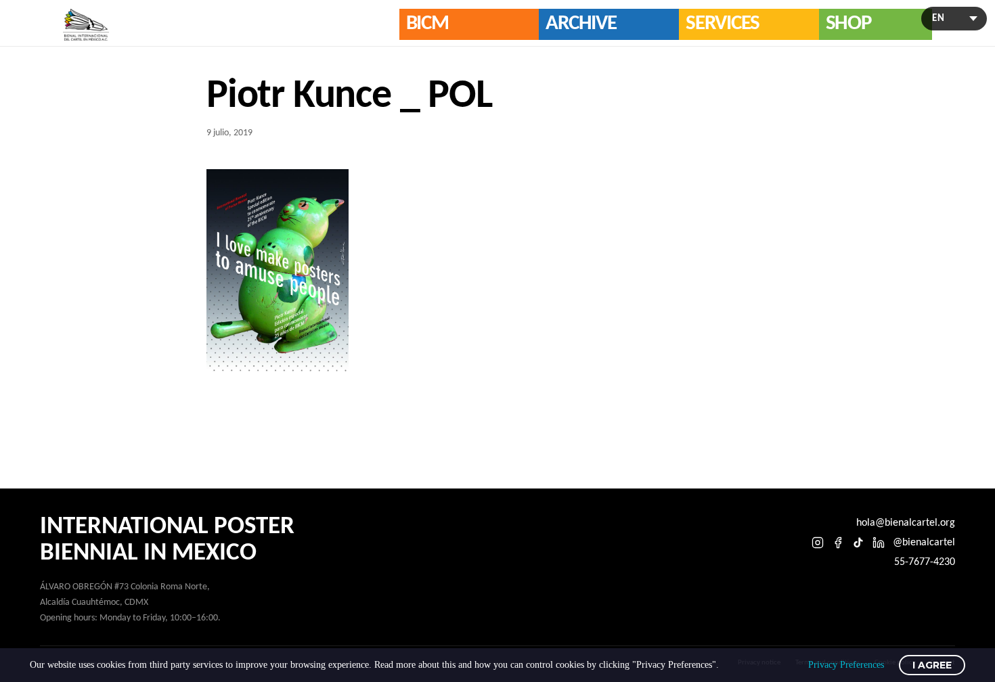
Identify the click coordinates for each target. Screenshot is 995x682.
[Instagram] (818, 543)
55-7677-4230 (924, 562)
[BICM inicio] (86, 25)
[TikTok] (858, 543)
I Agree (932, 665)
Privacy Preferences (846, 665)
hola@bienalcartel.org (905, 523)
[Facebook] (838, 543)
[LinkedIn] (878, 543)
